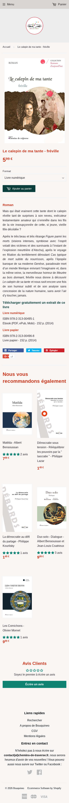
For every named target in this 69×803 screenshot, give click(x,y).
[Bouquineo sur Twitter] (29, 773)
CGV (34, 730)
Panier (61, 4)
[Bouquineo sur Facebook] (39, 773)
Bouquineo (18, 788)
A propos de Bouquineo (34, 725)
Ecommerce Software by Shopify (44, 788)
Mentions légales (34, 736)
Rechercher (34, 720)
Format (7, 171)
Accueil (6, 47)
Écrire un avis (34, 684)
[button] (11, 454)
